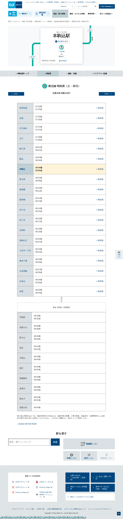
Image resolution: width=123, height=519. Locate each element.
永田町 (22, 230)
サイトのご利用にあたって (76, 509)
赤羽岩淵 (23, 108)
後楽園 (22, 189)
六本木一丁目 (25, 251)
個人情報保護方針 (55, 509)
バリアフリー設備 (100, 73)
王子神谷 (23, 128)
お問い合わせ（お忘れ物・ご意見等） (77, 477)
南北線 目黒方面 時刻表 (61, 21)
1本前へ (16, 94)
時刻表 (49, 21)
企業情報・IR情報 (53, 2)
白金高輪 (23, 271)
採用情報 (81, 2)
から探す (92, 444)
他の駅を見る (63, 41)
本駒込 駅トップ (40, 21)
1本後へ (106, 94)
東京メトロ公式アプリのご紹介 (82, 497)
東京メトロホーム (14, 21)
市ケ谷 (22, 210)
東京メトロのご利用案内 (78, 488)
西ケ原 (22, 149)
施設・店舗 (72, 73)
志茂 (21, 118)
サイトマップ (18, 509)
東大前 (33, 57)
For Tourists (106, 6)
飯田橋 (22, 200)
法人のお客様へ (91, 2)
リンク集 (30, 509)
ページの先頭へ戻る (119, 513)
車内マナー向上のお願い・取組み (102, 488)
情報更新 (64, 61)
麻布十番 (23, 261)
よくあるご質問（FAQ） (103, 477)
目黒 (21, 291)
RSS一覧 (41, 509)
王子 (21, 138)
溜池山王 (23, 240)
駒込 (90, 30)
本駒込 (22, 169)
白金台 (22, 281)
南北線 (62, 51)
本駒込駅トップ (23, 73)
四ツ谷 (22, 220)
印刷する (119, 256)
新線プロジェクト (67, 2)
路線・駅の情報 (27, 21)
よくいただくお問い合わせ (35, 2)
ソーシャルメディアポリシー (100, 509)
